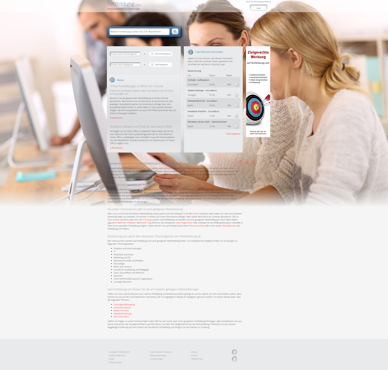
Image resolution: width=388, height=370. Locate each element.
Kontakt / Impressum (120, 351)
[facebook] (235, 352)
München (121, 222)
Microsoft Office (121, 316)
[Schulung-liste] (161, 54)
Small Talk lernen (191, 213)
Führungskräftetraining (124, 304)
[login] (258, 8)
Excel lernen (113, 219)
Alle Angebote (233, 133)
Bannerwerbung (158, 355)
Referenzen (197, 358)
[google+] (235, 359)
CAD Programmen (184, 222)
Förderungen (157, 358)
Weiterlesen (117, 117)
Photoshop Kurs (196, 225)
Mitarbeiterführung (122, 313)
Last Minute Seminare (161, 351)
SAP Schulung (145, 219)
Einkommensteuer (122, 307)
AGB (112, 358)
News (194, 351)
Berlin (144, 222)
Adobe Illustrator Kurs (226, 225)
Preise (195, 355)
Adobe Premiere (121, 310)
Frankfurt (131, 222)
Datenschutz (116, 362)
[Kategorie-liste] (161, 64)
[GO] (236, 85)
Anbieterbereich (117, 355)
